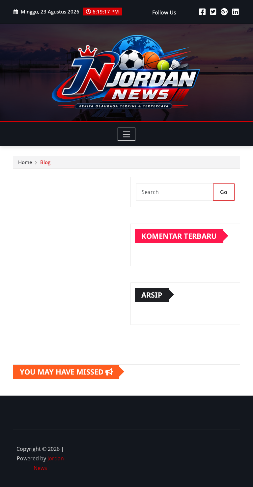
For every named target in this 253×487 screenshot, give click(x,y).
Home (25, 162)
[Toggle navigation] (127, 134)
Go (223, 192)
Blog (45, 162)
